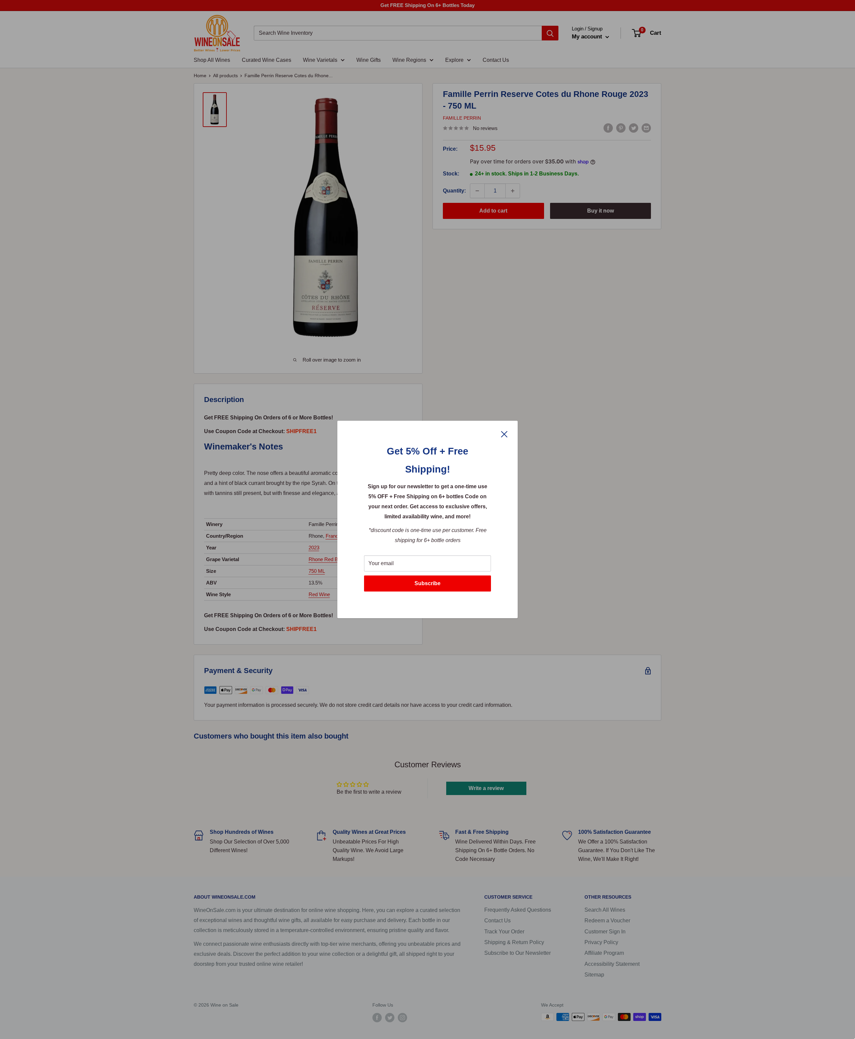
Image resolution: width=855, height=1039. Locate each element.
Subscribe (427, 583)
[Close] (504, 434)
